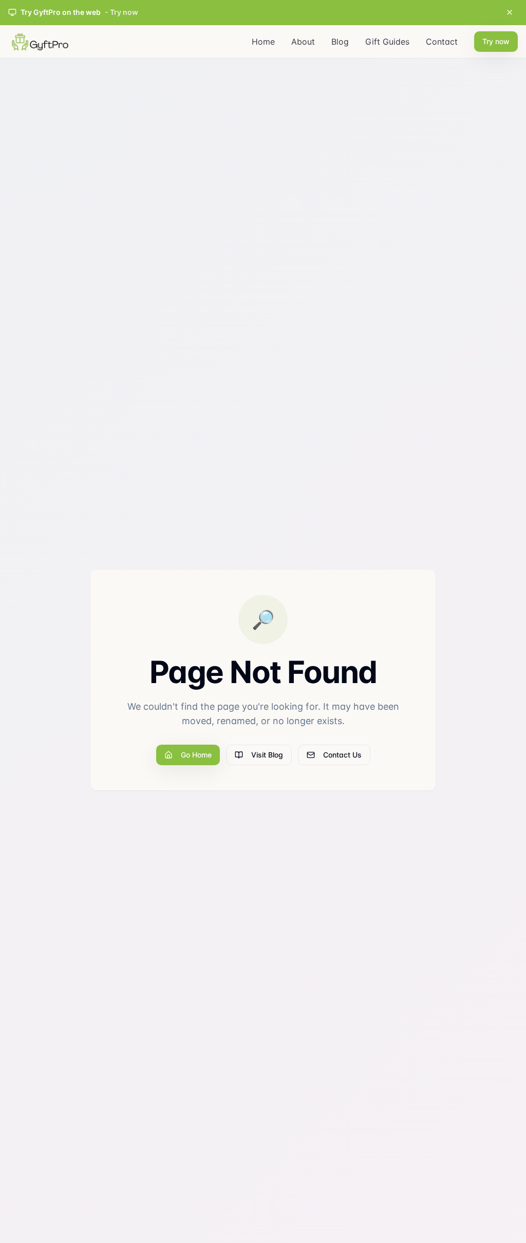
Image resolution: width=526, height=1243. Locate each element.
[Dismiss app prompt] (509, 12)
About (303, 41)
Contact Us (342, 754)
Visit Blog (267, 754)
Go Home (196, 754)
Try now (496, 41)
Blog (340, 41)
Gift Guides (387, 41)
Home (263, 41)
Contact (442, 41)
